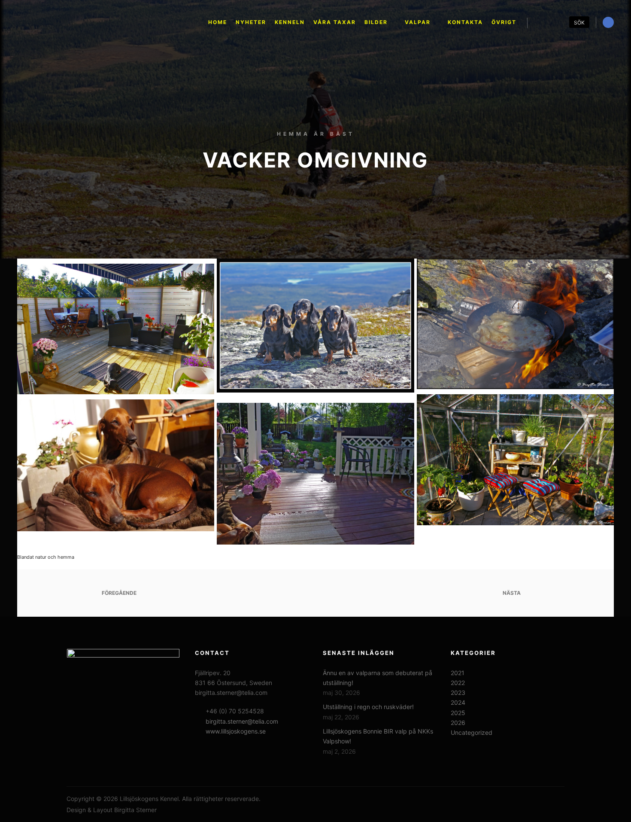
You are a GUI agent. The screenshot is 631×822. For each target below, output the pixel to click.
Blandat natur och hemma (45, 557)
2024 (458, 702)
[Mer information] (557, 22)
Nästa (512, 593)
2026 (458, 722)
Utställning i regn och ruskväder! (368, 706)
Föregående (118, 593)
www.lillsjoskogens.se (236, 731)
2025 (458, 712)
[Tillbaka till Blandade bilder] (315, 593)
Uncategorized (471, 732)
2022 (458, 682)
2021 (457, 672)
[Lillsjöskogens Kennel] (90, 22)
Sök (579, 22)
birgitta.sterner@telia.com (242, 721)
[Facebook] (608, 22)
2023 (458, 692)
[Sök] (541, 22)
